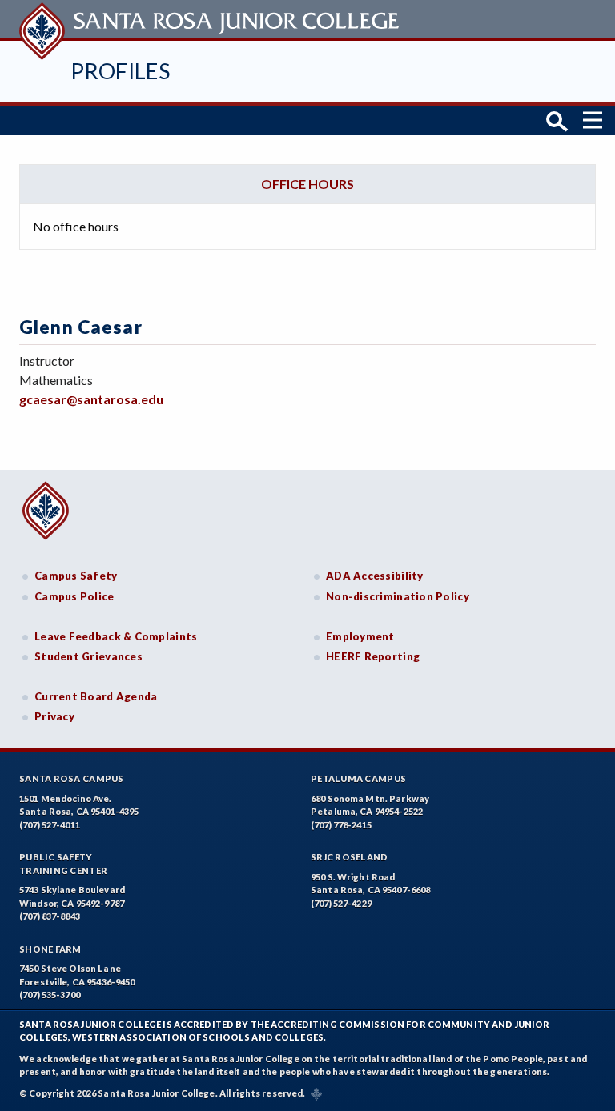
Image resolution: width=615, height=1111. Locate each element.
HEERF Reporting (373, 656)
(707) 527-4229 (341, 903)
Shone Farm (50, 949)
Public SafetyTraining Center (63, 864)
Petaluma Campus (358, 778)
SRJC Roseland (349, 857)
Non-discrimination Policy (397, 596)
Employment (360, 636)
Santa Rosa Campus (71, 778)
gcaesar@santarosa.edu (91, 399)
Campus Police (74, 596)
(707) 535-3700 (49, 994)
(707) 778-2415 (341, 825)
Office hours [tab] (307, 183)
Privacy (54, 716)
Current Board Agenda (96, 696)
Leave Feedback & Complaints (115, 636)
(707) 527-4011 (49, 825)
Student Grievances (88, 656)
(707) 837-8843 (49, 916)
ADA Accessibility (375, 575)
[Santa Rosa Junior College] (211, 19)
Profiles (120, 71)
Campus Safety (76, 575)
